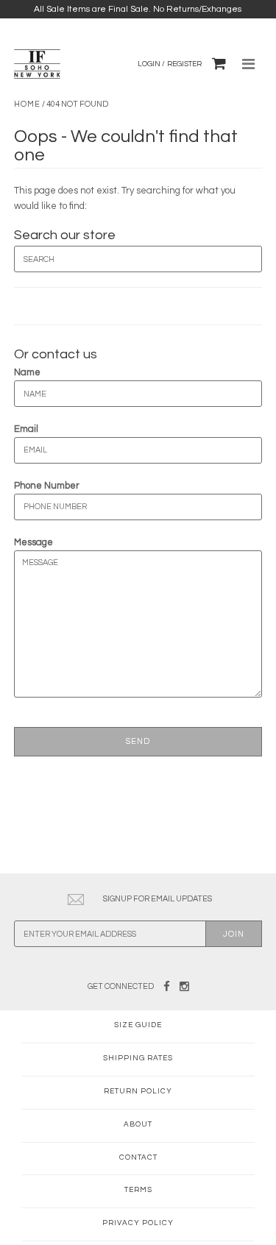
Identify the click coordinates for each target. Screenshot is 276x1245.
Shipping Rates (138, 1058)
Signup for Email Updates (157, 899)
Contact (138, 1157)
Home (27, 104)
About (138, 1124)
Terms (138, 1189)
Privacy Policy (138, 1223)
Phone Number (46, 485)
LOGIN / (151, 64)
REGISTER (184, 64)
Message (33, 542)
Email (26, 429)
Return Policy (138, 1091)
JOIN (233, 934)
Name (27, 372)
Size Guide (138, 1025)
